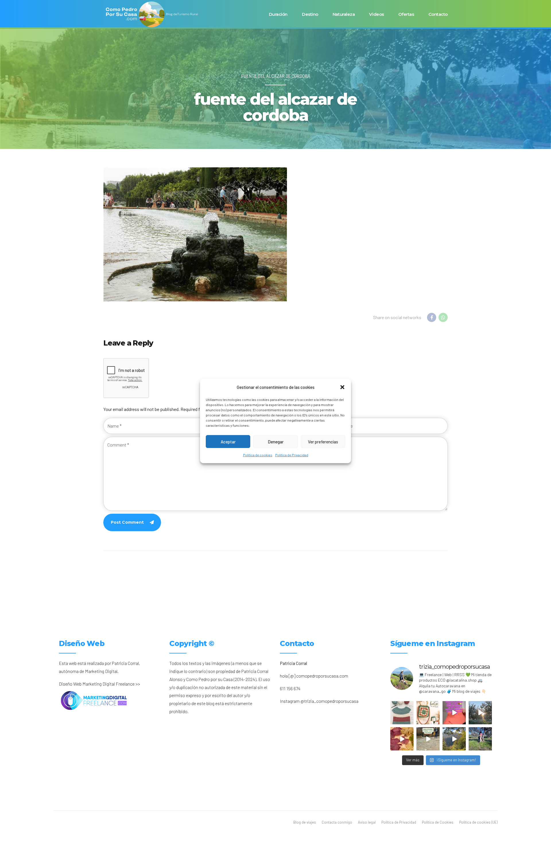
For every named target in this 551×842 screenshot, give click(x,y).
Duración (278, 14)
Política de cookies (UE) (478, 822)
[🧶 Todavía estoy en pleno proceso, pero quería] (402, 712)
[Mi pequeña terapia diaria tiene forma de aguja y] (454, 712)
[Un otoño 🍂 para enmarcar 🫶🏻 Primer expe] (402, 738)
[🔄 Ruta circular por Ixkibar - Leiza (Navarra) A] (428, 738)
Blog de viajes (304, 822)
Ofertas (406, 14)
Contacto (438, 14)
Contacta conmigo (337, 822)
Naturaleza (344, 14)
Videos (376, 14)
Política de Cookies (437, 822)
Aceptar (228, 441)
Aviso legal (367, 822)
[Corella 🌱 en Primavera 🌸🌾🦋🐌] (480, 712)
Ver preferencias (323, 441)
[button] (342, 387)
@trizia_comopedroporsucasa (329, 701)
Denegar (276, 441)
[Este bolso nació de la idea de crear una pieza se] (428, 712)
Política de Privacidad (291, 455)
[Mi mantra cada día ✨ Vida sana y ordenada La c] (480, 738)
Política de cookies (257, 455)
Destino (310, 14)
